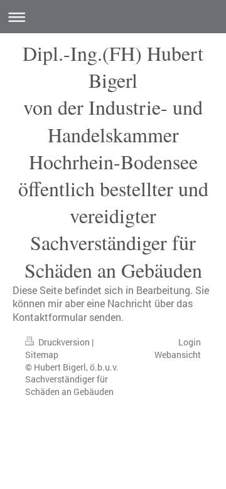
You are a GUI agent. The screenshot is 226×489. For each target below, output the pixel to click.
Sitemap (41, 354)
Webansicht (177, 354)
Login (189, 342)
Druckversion (64, 342)
